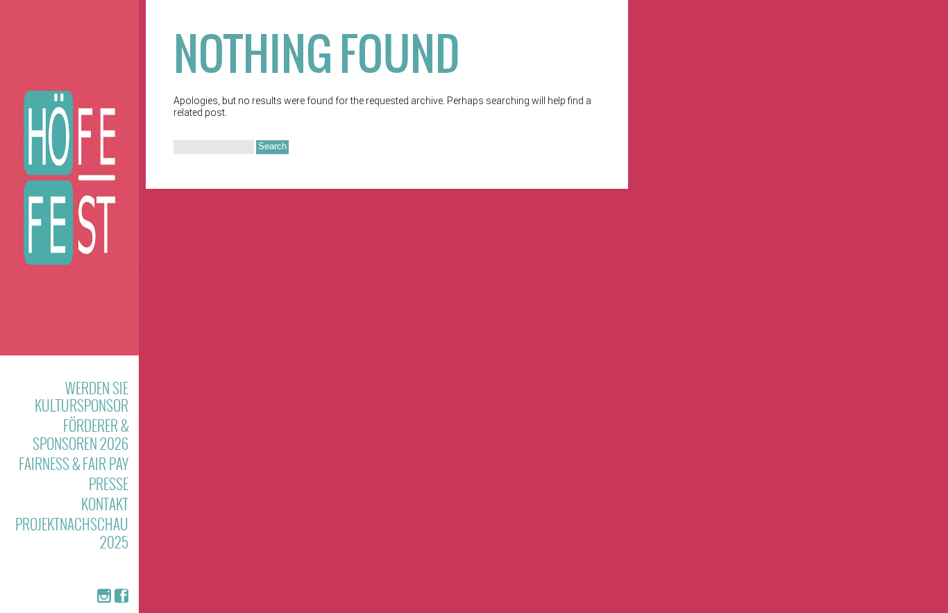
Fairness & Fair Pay (73, 463)
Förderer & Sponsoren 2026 (80, 433)
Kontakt (104, 503)
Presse (108, 483)
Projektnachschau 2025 (71, 532)
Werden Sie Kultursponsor (81, 396)
